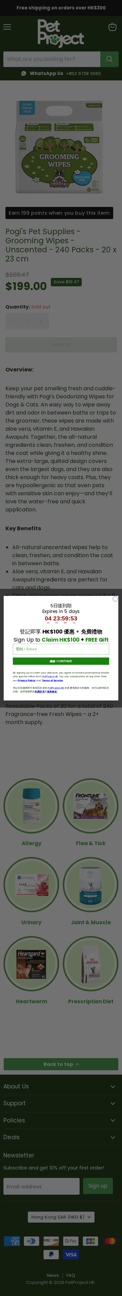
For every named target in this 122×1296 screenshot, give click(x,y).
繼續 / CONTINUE (61, 660)
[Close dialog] (115, 598)
